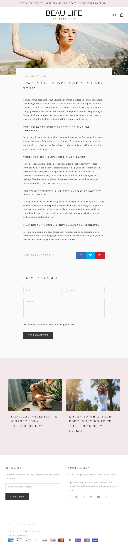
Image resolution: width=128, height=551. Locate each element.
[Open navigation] (6, 15)
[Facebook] (69, 497)
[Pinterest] (91, 497)
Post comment (38, 335)
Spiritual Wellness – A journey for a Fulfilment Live (34, 421)
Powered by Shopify (18, 535)
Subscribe (17, 497)
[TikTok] (106, 497)
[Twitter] (76, 497)
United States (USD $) (20, 524)
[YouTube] (98, 497)
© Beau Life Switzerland (23, 531)
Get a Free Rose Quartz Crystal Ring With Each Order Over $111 (64, 3)
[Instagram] (84, 497)
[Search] (114, 15)
